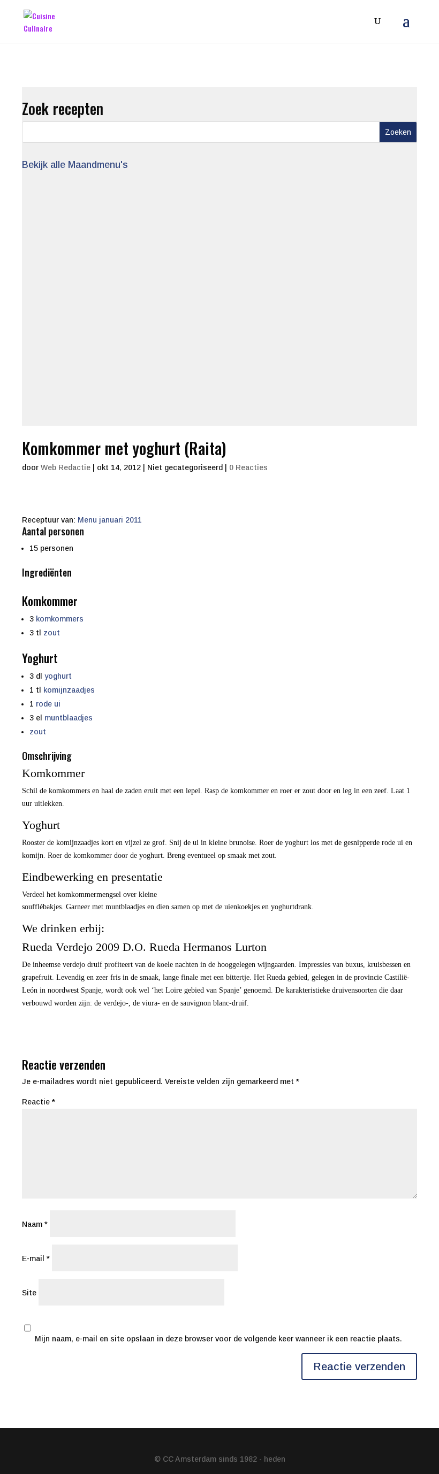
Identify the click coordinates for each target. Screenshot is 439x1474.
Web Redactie (65, 467)
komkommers (60, 619)
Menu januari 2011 (110, 520)
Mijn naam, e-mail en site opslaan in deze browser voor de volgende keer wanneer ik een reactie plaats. (218, 1338)
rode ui (48, 704)
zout (51, 632)
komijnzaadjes (69, 690)
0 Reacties (248, 467)
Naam (35, 1223)
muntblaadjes (68, 717)
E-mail (36, 1258)
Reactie (38, 1101)
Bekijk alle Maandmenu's (75, 164)
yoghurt (58, 676)
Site (29, 1292)
